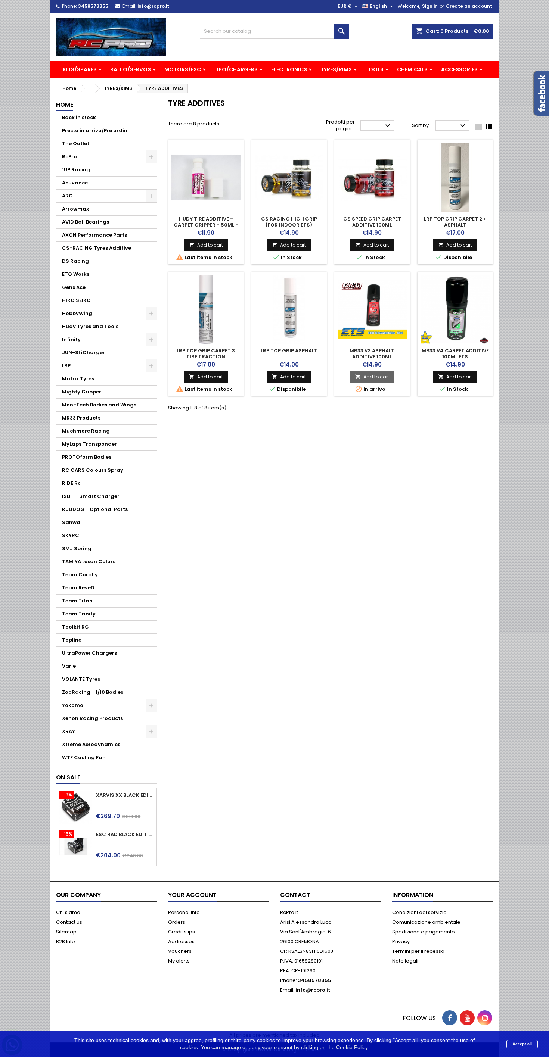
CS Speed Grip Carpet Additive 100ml (372, 221)
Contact (295, 895)
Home (64, 104)
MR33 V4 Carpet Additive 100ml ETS (455, 353)
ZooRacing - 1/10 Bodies (92, 692)
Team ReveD (78, 587)
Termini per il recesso (418, 951)
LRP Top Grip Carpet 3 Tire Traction (206, 353)
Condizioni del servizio (419, 912)
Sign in (430, 6)
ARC (67, 195)
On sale (68, 777)
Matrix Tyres (78, 378)
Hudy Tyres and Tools (90, 326)
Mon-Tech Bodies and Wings (99, 404)
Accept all (522, 1044)
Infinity (71, 339)
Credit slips (181, 931)
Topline (71, 639)
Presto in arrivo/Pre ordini (95, 130)
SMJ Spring (77, 548)
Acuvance (75, 182)
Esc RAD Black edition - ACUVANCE (124, 834)
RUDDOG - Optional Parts (95, 509)
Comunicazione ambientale (426, 922)
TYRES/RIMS (336, 69)
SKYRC (70, 535)
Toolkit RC (75, 626)
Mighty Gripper (81, 391)
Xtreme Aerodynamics (91, 744)
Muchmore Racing (86, 430)
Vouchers (180, 951)
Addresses (181, 941)
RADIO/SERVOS (130, 69)
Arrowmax (75, 208)
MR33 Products (81, 417)
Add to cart (206, 245)
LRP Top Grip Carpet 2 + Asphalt (455, 221)
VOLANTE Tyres (81, 679)
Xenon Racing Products (92, 718)
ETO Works (75, 274)
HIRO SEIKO (76, 300)
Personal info (184, 912)
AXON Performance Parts (94, 234)
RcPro (69, 156)
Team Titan (77, 600)
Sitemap (66, 931)
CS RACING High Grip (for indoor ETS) (289, 221)
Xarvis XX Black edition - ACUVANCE (124, 795)
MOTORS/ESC (182, 69)
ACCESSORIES (459, 69)
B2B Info (65, 941)
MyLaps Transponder (89, 444)
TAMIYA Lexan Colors (88, 561)
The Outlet (75, 143)
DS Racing (75, 261)
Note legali (405, 960)
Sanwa (71, 522)
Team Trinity (79, 613)
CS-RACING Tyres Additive (96, 248)
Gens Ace (74, 287)
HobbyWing (77, 313)
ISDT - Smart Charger (91, 496)
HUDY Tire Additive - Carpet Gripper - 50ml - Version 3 (206, 224)
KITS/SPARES (80, 69)
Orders (176, 922)
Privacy (401, 941)
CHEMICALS (412, 69)
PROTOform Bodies (86, 457)
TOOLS (374, 69)
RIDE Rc (71, 483)
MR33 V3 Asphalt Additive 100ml (372, 353)
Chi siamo (68, 912)
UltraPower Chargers (89, 653)
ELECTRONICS (289, 69)
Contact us (69, 922)
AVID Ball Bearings (85, 221)
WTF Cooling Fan (84, 757)
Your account (192, 895)
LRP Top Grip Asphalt (289, 350)
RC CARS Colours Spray (92, 470)
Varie (69, 666)
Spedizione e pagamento (423, 931)
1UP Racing (76, 169)
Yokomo (72, 705)
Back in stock (79, 117)
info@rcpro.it (153, 6)
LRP (66, 365)
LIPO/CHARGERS (236, 69)
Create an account (469, 6)
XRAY (68, 731)
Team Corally (80, 574)
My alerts (179, 960)
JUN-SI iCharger (83, 352)
